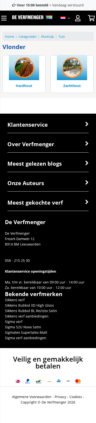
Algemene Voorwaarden (31, 396)
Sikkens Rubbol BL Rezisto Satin (31, 310)
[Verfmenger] (32, 18)
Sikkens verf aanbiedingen (26, 316)
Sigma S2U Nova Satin (23, 327)
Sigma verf (13, 321)
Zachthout (72, 85)
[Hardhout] (24, 67)
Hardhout (24, 85)
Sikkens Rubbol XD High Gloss (29, 305)
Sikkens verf (15, 300)
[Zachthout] (72, 67)
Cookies (75, 396)
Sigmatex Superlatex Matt (26, 332)
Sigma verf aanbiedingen (25, 337)
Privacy (60, 396)
